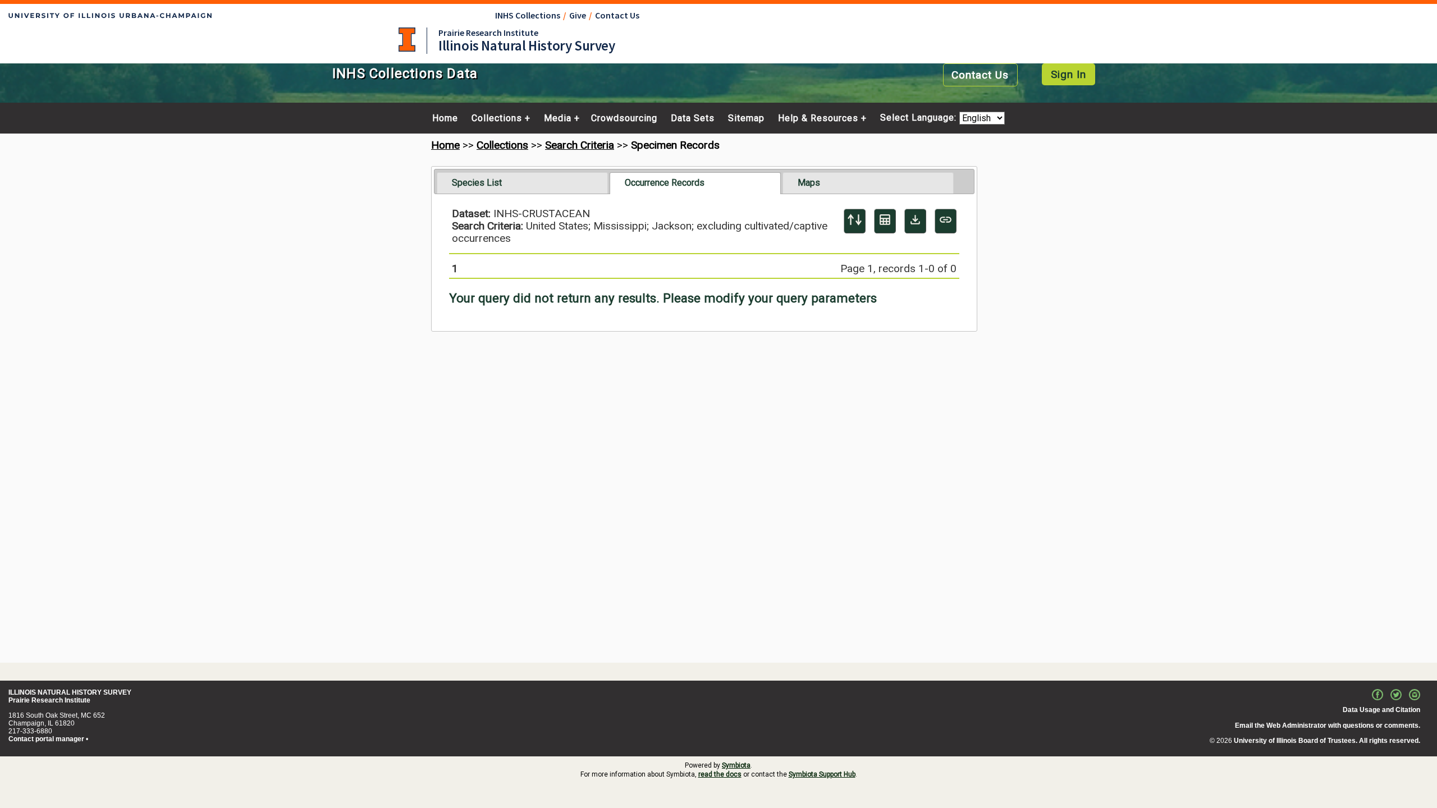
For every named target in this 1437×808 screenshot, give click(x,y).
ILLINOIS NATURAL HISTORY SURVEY (69, 692)
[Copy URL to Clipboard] (946, 221)
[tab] (522, 183)
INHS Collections (527, 15)
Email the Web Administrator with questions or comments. (1327, 725)
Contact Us (617, 15)
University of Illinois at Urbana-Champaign (407, 39)
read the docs (720, 774)
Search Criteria (579, 145)
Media (557, 118)
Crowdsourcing (624, 118)
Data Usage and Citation (1381, 710)
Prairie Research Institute (488, 32)
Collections (497, 118)
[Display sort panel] (855, 221)
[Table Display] (885, 221)
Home (445, 118)
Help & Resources (818, 118)
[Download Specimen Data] (915, 221)
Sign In (1068, 74)
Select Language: (919, 118)
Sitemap (746, 118)
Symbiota (736, 765)
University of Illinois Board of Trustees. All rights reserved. (1327, 741)
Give (577, 15)
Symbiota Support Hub (822, 774)
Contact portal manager (46, 739)
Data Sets (693, 118)
